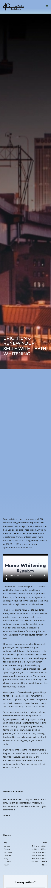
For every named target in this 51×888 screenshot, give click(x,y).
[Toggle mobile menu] (47, 7)
